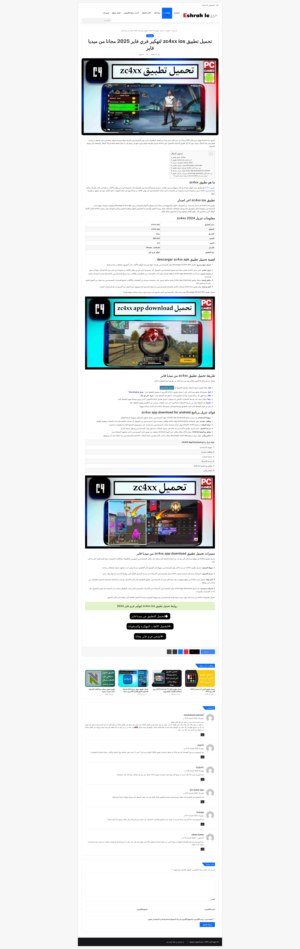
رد (202, 735)
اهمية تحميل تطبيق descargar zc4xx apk (187, 165)
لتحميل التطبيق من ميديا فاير (148, 616)
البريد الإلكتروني (209, 909)
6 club (200, 745)
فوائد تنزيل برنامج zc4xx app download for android (191, 171)
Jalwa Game (197, 834)
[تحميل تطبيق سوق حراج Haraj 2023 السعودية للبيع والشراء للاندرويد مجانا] (133, 678)
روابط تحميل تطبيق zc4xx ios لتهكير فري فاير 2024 (191, 176)
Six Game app (197, 790)
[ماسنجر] (180, 651)
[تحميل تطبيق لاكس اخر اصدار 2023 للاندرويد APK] (200, 678)
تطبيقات (167, 13)
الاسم (212, 899)
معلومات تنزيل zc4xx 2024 (182, 163)
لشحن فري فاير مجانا (148, 636)
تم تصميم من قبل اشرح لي (175, 942)
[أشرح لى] (201, 15)
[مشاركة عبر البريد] (174, 651)
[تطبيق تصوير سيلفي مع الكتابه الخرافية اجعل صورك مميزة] (100, 678)
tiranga (200, 812)
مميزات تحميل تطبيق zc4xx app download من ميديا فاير (192, 173)
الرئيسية (176, 13)
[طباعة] (169, 651)
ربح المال (157, 13)
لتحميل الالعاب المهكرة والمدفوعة (148, 626)
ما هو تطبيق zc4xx (178, 157)
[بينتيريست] (186, 651)
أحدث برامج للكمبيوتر (131, 13)
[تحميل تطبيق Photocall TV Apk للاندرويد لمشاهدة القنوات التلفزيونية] (167, 678)
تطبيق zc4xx (210, 188)
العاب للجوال (146, 13)
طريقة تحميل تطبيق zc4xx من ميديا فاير (187, 168)
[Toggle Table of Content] (209, 154)
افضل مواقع (116, 13)
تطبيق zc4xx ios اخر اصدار (182, 160)
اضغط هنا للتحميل (167, 388)
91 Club (200, 767)
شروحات (106, 13)
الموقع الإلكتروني (142, 909)
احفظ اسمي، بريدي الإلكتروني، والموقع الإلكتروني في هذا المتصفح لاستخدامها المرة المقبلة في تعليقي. (180, 919)
